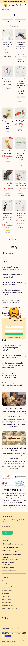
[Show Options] (22, 331)
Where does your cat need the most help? (12, 329)
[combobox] (14, 331)
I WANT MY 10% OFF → (14, 333)
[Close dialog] (24, 318)
